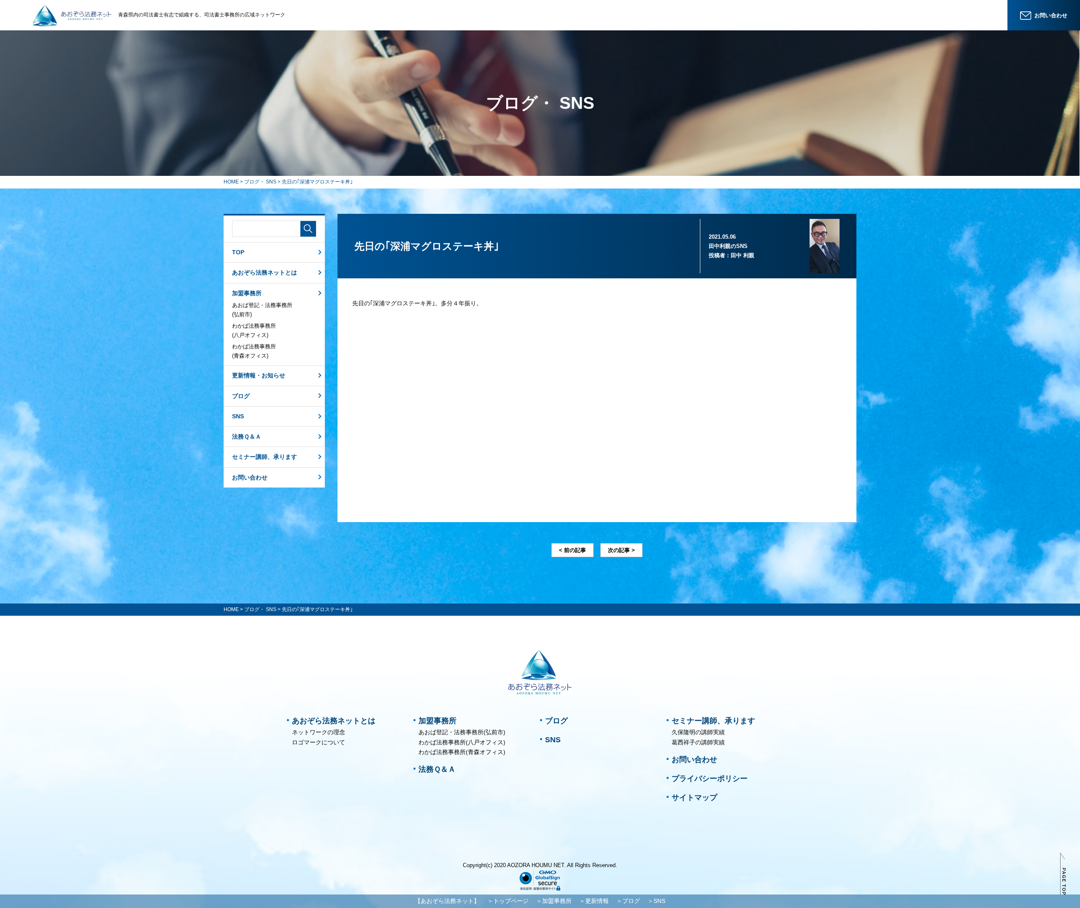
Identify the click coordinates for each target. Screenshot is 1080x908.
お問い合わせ (249, 477)
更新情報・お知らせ (258, 375)
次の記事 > (621, 550)
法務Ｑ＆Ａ (246, 436)
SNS (238, 416)
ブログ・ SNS (260, 182)
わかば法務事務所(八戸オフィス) (254, 330)
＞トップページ (508, 900)
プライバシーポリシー (710, 778)
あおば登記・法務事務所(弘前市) (262, 310)
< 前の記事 (572, 550)
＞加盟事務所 (554, 900)
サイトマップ (694, 797)
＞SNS (656, 900)
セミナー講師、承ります (264, 456)
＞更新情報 (594, 900)
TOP (238, 252)
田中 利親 (742, 255)
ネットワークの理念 (318, 732)
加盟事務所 (247, 293)
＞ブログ (628, 900)
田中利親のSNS (728, 246)
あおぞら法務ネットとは (264, 272)
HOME (231, 182)
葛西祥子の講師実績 (698, 742)
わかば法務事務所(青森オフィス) (254, 351)
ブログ (241, 396)
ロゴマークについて (318, 742)
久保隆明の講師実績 (698, 732)
